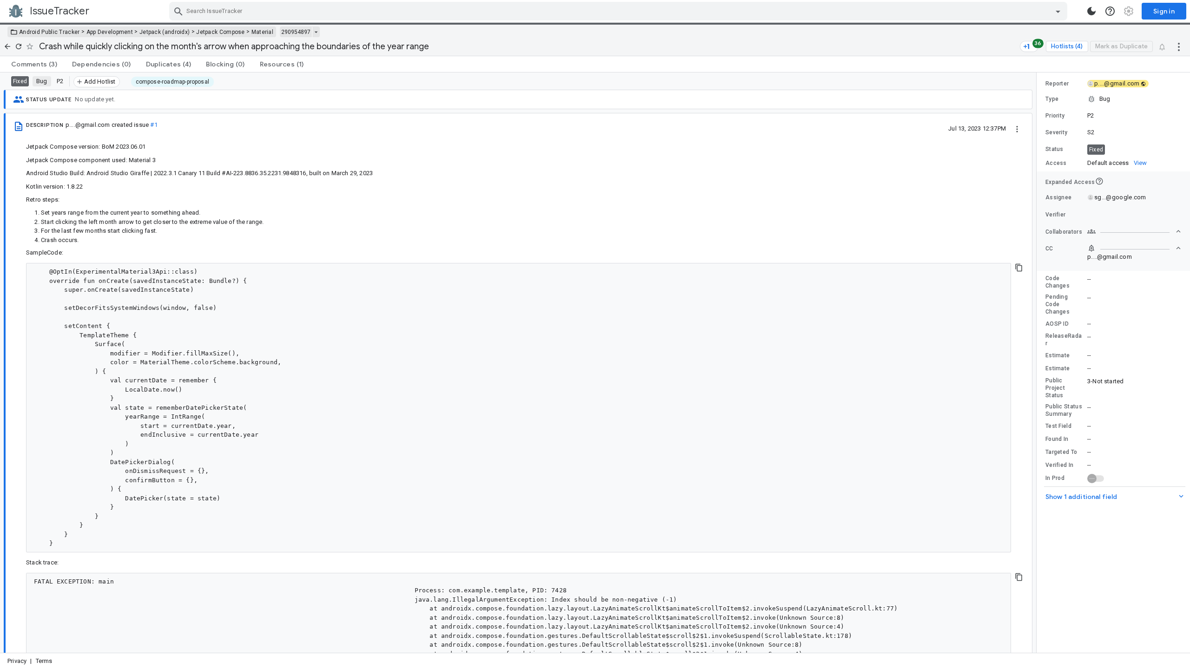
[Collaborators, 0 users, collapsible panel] (1134, 231)
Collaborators (1063, 232)
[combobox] (619, 11)
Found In (1056, 439)
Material (262, 32)
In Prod (1054, 478)
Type (1051, 99)
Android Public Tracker (49, 32)
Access (1056, 163)
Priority (1054, 115)
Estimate (1057, 355)
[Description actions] (1017, 128)
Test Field (1058, 426)
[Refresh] (18, 46)
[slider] (1038, 362)
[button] (1113, 99)
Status (1054, 149)
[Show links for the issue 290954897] (316, 32)
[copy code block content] (1019, 267)
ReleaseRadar (1063, 340)
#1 (153, 124)
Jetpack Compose (220, 32)
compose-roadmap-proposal (172, 82)
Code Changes (1057, 282)
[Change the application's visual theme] (1091, 11)
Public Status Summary (1063, 410)
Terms (44, 660)
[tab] (34, 64)
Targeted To (1061, 452)
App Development (109, 32)
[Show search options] (1058, 11)
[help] (1110, 11)
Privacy (16, 660)
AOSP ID (1057, 324)
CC (1049, 248)
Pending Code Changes (1057, 304)
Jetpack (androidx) (164, 32)
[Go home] (7, 46)
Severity (1056, 132)
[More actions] (1178, 46)
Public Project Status (1055, 388)
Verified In (1059, 465)
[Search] (178, 11)
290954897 (296, 32)
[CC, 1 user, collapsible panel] (1134, 248)
